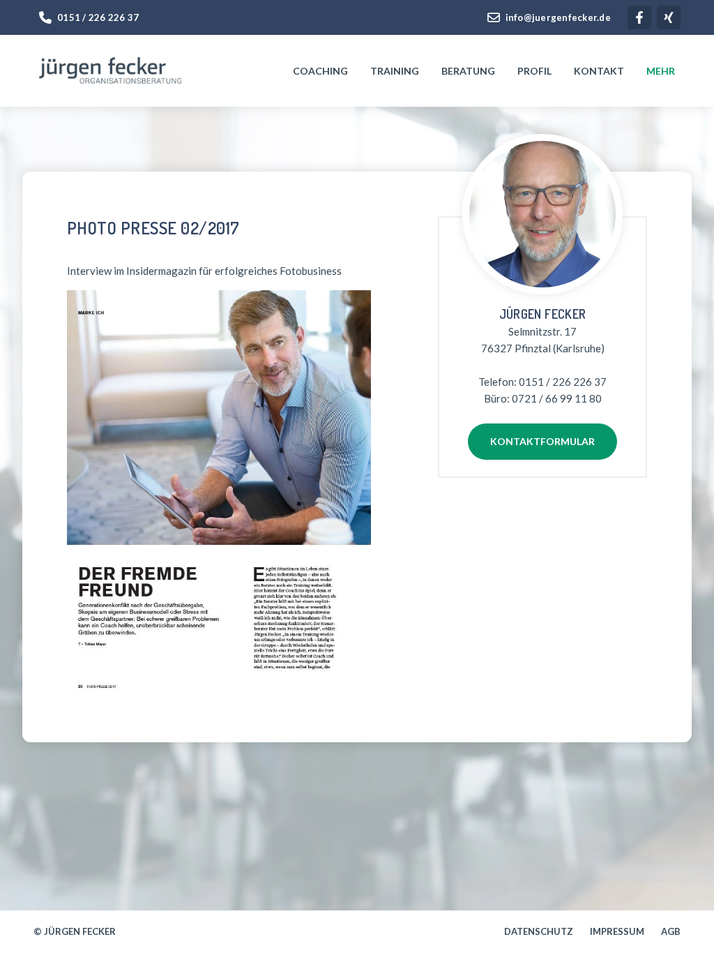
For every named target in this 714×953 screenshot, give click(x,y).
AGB (671, 931)
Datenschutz (538, 931)
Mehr (660, 71)
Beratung (468, 71)
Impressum (617, 931)
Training (394, 71)
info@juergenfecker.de (558, 17)
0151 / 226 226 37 (98, 17)
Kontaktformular (542, 441)
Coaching (320, 71)
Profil (534, 71)
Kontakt (599, 71)
